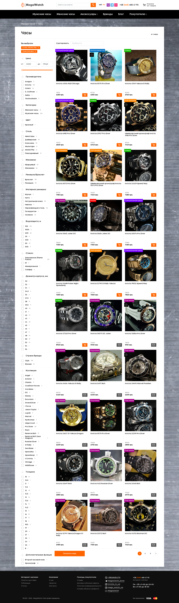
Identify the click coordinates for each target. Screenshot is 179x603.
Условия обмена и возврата (88, 589)
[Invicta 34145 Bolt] (140, 465)
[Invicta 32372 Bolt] (106, 515)
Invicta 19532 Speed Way (136, 283)
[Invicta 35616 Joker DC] (106, 215)
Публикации (25, 583)
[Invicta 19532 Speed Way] (140, 265)
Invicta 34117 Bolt (98, 383)
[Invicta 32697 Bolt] (72, 465)
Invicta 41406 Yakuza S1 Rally (68, 383)
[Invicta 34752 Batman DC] (140, 515)
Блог (121, 14)
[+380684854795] (108, 5)
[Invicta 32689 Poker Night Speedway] (72, 265)
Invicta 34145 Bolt (132, 483)
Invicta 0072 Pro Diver (65, 183)
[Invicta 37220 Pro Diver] (72, 315)
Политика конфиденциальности (89, 586)
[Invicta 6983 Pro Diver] (72, 115)
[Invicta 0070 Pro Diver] (106, 65)
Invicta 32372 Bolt (98, 533)
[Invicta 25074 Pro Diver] (140, 215)
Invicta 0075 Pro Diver (100, 433)
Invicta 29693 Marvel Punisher (138, 383)
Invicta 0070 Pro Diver (100, 83)
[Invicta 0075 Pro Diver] (106, 415)
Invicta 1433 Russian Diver (102, 483)
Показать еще (69, 553)
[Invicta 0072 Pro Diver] (72, 165)
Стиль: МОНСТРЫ (29, 47)
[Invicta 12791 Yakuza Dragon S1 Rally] (72, 515)
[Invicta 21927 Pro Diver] (106, 115)
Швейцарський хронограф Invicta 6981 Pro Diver (140, 134)
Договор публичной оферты (88, 583)
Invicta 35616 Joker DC (100, 233)
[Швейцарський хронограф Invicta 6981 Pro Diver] (140, 115)
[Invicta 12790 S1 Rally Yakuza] (106, 265)
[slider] (37, 70)
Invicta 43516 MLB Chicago (67, 83)
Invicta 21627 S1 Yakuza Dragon (69, 433)
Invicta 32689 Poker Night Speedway (67, 284)
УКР (100, 5)
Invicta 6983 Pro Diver (65, 133)
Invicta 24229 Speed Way (136, 183)
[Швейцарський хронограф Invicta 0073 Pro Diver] (106, 165)
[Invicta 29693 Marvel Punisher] (140, 365)
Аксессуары (88, 14)
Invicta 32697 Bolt (64, 483)
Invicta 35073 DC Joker (101, 333)
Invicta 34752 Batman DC (136, 533)
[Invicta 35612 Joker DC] (72, 215)
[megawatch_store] (112, 5)
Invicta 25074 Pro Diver (135, 233)
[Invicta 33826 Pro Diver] (140, 315)
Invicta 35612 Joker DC (66, 233)
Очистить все (28, 51)
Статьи (24, 586)
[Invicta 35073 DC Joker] (106, 315)
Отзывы (80, 580)
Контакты (53, 586)
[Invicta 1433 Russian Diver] (106, 465)
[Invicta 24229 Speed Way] (140, 165)
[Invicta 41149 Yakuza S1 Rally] (140, 65)
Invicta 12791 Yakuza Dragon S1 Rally (69, 534)
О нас (51, 580)
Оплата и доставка (28, 580)
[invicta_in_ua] (116, 5)
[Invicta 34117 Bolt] (106, 365)
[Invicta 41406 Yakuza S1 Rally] (72, 365)
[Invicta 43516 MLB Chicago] (72, 65)
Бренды (108, 14)
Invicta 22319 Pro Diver (135, 433)
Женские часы (66, 14)
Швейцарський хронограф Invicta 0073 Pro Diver (106, 184)
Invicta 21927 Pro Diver (100, 133)
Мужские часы (42, 14)
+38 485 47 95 (141, 577)
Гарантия (52, 583)
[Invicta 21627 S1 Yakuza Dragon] (72, 415)
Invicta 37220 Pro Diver (66, 333)
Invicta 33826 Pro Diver (135, 333)
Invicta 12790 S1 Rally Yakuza (103, 283)
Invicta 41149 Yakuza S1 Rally (137, 83)
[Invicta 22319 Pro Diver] (140, 415)
